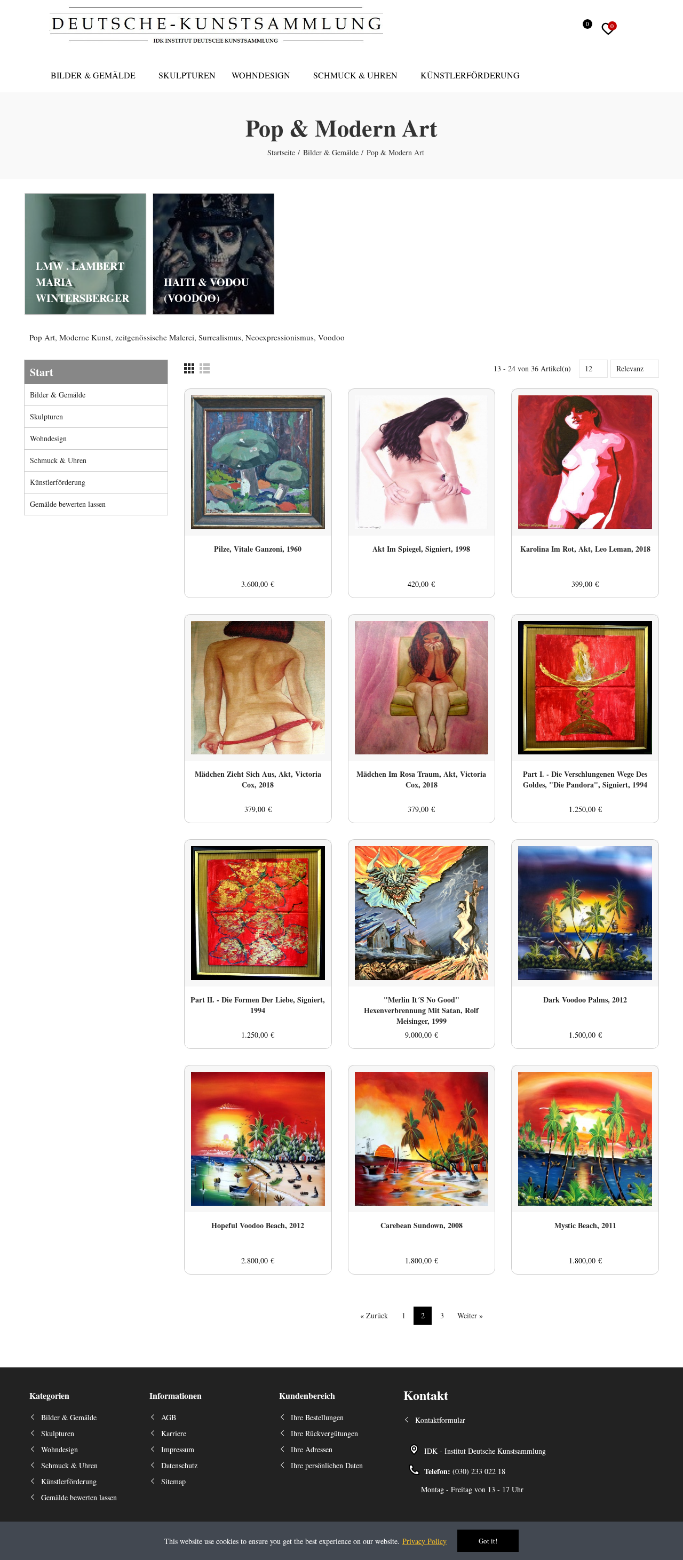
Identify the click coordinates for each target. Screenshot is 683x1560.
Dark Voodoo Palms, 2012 (585, 999)
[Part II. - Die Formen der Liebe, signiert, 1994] (258, 913)
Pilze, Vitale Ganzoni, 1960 (257, 549)
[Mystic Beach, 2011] (585, 1138)
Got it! (488, 1541)
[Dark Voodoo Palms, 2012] (585, 913)
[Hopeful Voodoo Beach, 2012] (258, 1138)
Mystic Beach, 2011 (585, 1225)
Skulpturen (46, 416)
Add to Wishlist (305, 408)
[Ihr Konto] (632, 28)
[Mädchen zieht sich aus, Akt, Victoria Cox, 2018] (258, 688)
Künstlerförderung (57, 482)
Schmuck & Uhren (58, 460)
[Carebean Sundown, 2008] (421, 1138)
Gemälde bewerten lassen (68, 504)
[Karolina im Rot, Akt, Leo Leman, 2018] (585, 462)
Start (41, 372)
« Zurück (374, 1315)
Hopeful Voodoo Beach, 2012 (257, 1225)
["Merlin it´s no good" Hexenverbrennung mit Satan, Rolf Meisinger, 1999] (421, 913)
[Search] (561, 28)
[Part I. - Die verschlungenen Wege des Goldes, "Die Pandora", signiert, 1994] (585, 688)
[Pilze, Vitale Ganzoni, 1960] (258, 462)
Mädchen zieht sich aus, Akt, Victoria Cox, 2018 (258, 779)
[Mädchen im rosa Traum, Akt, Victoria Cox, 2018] (421, 688)
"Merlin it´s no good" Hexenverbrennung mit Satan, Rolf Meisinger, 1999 (421, 1010)
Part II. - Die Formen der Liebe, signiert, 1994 (257, 1005)
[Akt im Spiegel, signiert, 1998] (421, 462)
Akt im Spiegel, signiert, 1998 (421, 549)
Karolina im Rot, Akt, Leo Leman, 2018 (585, 549)
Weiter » (470, 1315)
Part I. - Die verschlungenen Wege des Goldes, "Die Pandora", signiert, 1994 (585, 779)
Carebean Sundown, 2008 (421, 1225)
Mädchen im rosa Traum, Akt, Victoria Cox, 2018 (421, 779)
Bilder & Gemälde (57, 394)
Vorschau (305, 429)
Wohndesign (48, 438)
